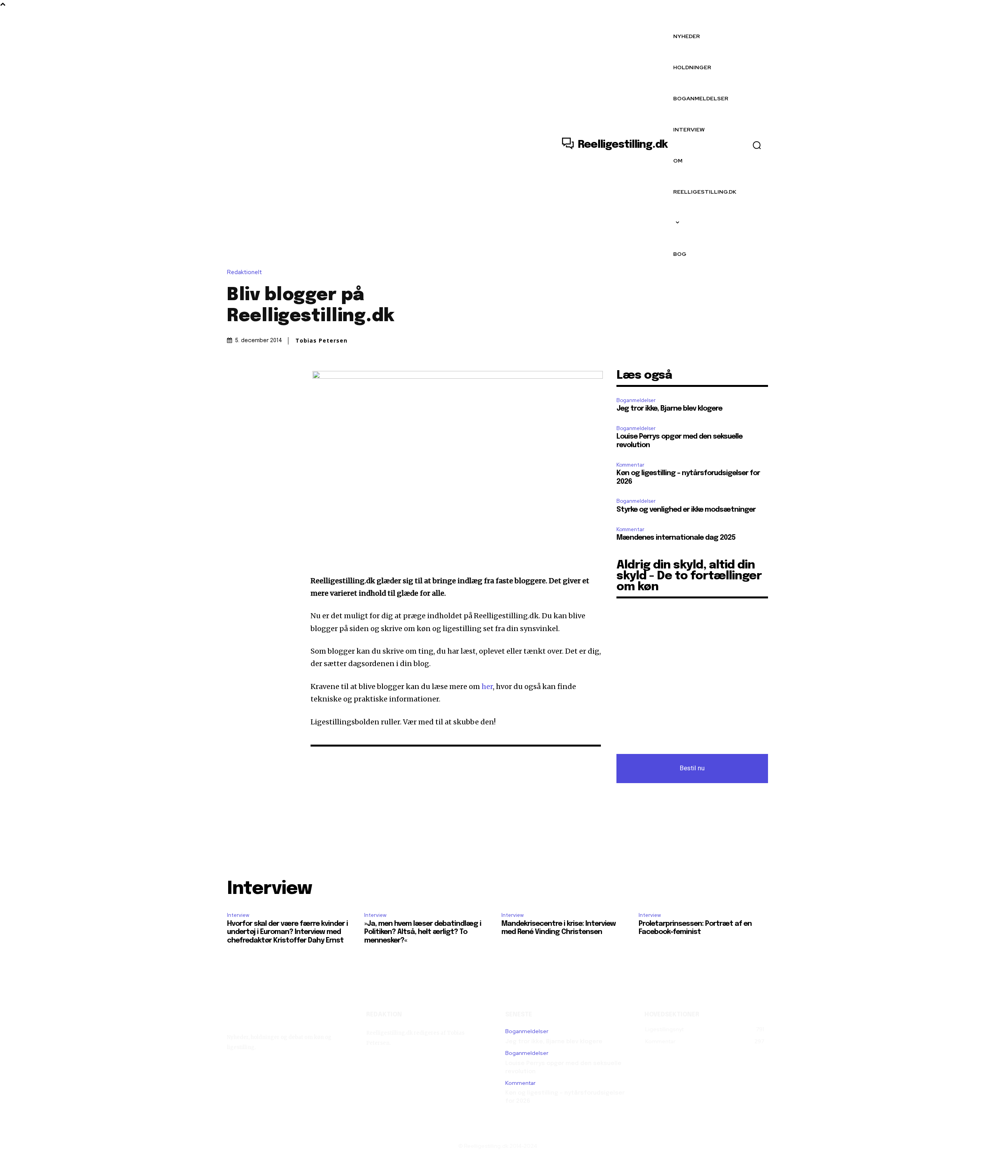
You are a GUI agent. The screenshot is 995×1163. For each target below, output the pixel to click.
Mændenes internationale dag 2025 (675, 537)
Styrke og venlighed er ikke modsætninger (686, 509)
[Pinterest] (270, 378)
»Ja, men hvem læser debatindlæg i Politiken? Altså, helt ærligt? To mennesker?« (422, 932)
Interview (238, 915)
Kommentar (630, 465)
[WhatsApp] (288, 378)
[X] (252, 378)
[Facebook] (235, 378)
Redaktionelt (244, 272)
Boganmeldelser (636, 400)
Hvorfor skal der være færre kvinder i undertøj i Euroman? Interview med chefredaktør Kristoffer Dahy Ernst (287, 932)
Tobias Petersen (321, 340)
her (487, 686)
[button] (756, 145)
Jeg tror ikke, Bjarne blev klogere (669, 408)
